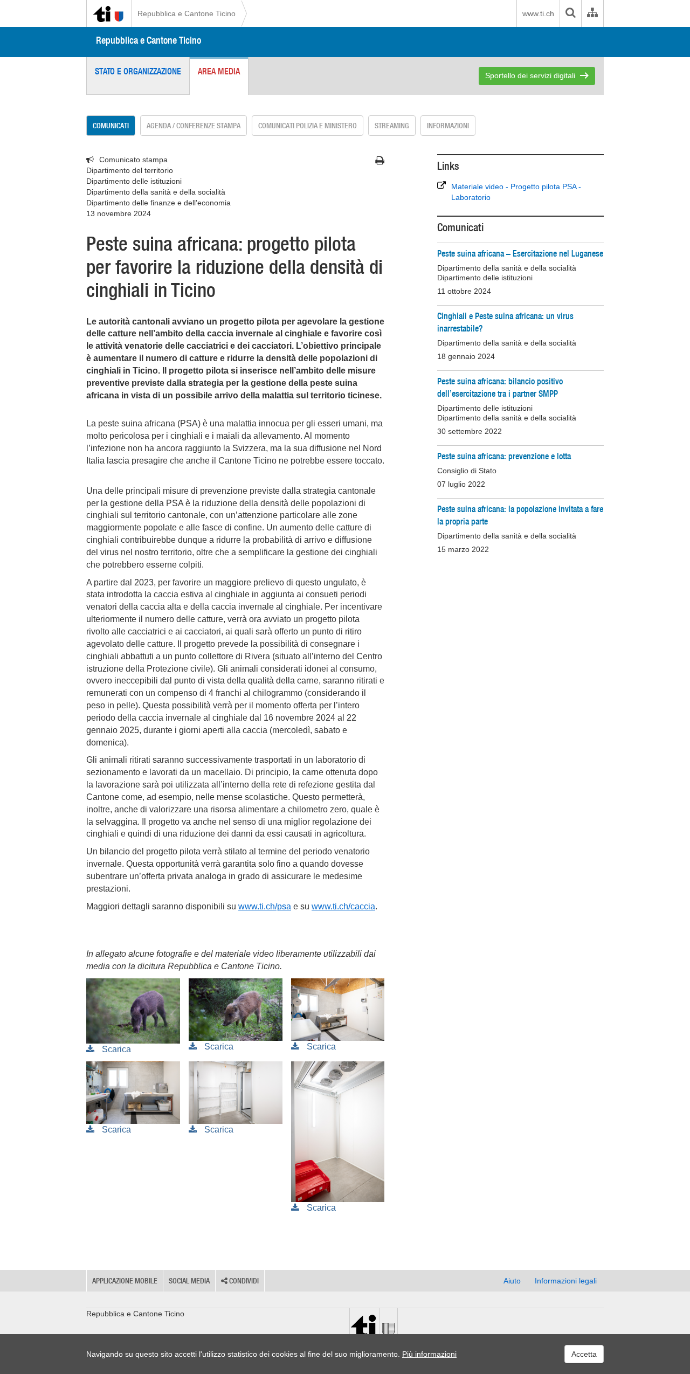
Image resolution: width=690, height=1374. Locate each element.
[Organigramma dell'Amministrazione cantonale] (592, 13)
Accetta (584, 1354)
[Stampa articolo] (379, 160)
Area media (219, 71)
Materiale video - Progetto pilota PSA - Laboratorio (516, 192)
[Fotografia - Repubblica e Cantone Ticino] (133, 1010)
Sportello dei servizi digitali (530, 75)
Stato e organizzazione (138, 71)
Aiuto (512, 1280)
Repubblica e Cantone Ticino (186, 13)
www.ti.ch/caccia (343, 906)
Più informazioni (429, 1354)
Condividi (243, 1281)
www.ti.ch (538, 13)
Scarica (115, 1049)
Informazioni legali (566, 1280)
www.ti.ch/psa (264, 906)
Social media (189, 1281)
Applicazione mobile (124, 1281)
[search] (570, 13)
